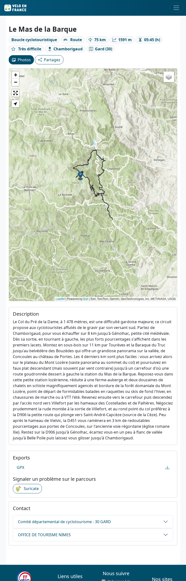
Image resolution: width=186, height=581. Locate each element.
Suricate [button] (31, 488)
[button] (81, 175)
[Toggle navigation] (176, 8)
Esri (85, 299)
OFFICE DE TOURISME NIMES (44, 534)
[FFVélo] (24, 578)
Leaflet (60, 299)
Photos (24, 59)
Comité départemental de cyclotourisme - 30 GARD (64, 521)
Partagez (52, 59)
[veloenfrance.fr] (15, 8)
